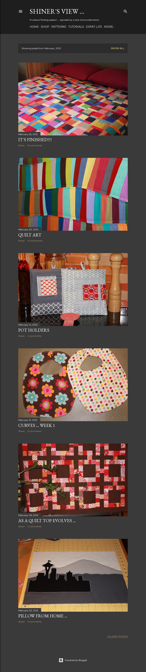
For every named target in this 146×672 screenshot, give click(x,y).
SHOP (45, 26)
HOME (34, 26)
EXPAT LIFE (94, 26)
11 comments (34, 621)
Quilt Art (29, 235)
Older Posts (117, 637)
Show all (117, 48)
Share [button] (21, 145)
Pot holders (33, 330)
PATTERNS (58, 26)
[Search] (125, 10)
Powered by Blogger (76, 660)
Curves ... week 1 (36, 425)
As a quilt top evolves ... (47, 520)
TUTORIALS (76, 26)
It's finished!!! (35, 139)
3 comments (34, 431)
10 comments (34, 240)
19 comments (34, 145)
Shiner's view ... (57, 11)
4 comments (34, 335)
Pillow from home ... (42, 616)
